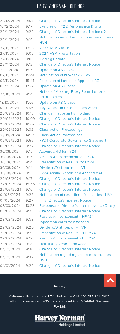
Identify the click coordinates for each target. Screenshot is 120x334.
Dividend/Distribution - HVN (63, 167)
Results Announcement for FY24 (66, 156)
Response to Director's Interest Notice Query (77, 205)
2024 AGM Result (54, 47)
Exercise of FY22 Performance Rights (70, 26)
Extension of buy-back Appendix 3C (69, 80)
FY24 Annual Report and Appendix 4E (71, 172)
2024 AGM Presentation (59, 53)
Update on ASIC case (57, 69)
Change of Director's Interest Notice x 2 (72, 31)
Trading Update (52, 58)
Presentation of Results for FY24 (66, 161)
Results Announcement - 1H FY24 (67, 238)
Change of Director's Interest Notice (69, 20)
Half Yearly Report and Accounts (66, 243)
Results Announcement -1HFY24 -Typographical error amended (67, 219)
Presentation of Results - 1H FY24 (67, 232)
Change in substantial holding (64, 113)
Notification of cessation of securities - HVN (76, 194)
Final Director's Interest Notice (65, 200)
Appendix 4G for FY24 (57, 151)
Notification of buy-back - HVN (65, 75)
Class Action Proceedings (60, 129)
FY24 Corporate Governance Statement (73, 140)
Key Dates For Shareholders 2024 (68, 107)
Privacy (60, 286)
